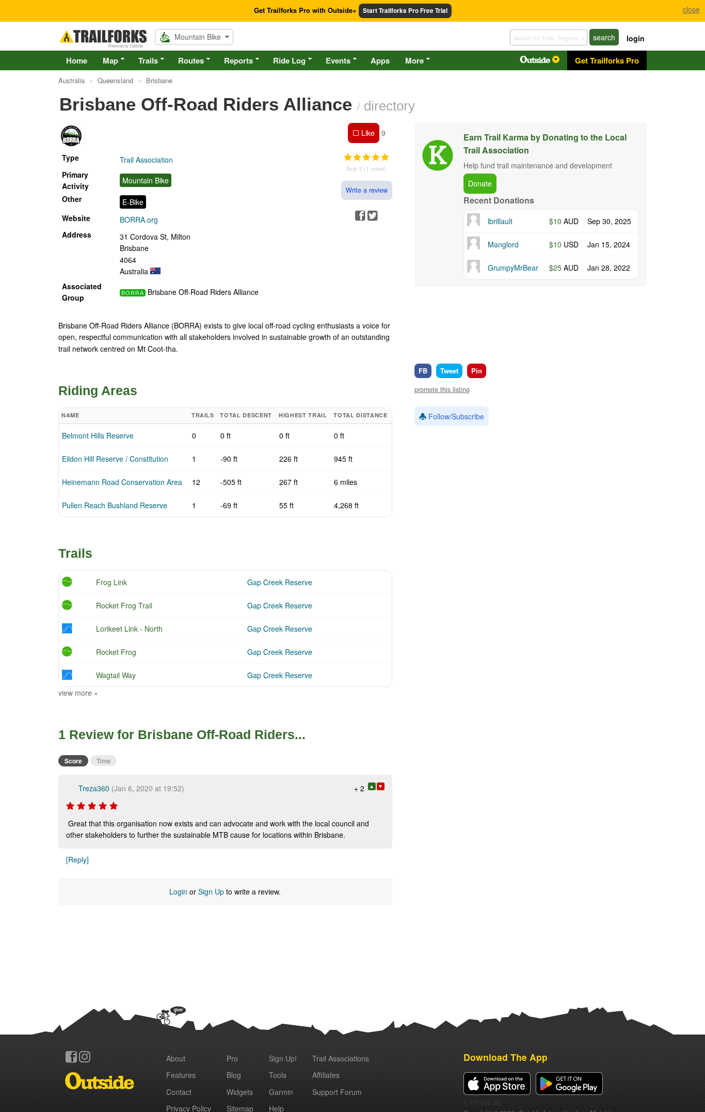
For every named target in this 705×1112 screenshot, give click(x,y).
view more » (78, 692)
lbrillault (500, 221)
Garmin (281, 1092)
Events (338, 60)
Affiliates (326, 1075)
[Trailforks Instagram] (84, 1056)
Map (110, 60)
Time (103, 760)
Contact (178, 1092)
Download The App (505, 1057)
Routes (191, 60)
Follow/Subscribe (455, 416)
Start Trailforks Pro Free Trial (405, 10)
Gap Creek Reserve (279, 582)
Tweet (449, 370)
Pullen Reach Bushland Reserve (114, 505)
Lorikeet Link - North (129, 628)
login (636, 38)
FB (423, 370)
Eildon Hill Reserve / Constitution (115, 458)
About (175, 1058)
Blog (234, 1075)
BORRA (132, 293)
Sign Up (211, 891)
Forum (337, 1092)
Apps (380, 60)
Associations (340, 1058)
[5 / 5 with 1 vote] (366, 157)
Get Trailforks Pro (607, 60)
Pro (232, 1058)
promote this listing (442, 389)
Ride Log (289, 60)
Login (178, 891)
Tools (277, 1075)
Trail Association (146, 159)
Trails (148, 60)
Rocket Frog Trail (124, 605)
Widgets (240, 1092)
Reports (238, 60)
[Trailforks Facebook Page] (71, 1056)
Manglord (503, 244)
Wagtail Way (116, 675)
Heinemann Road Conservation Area (122, 482)
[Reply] (77, 859)
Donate (480, 183)
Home (76, 60)
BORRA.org (139, 219)
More (414, 60)
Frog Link (111, 582)
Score (73, 760)
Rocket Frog (116, 652)
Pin (476, 370)
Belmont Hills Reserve (98, 435)
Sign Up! (283, 1058)
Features (181, 1075)
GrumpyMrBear (513, 267)
